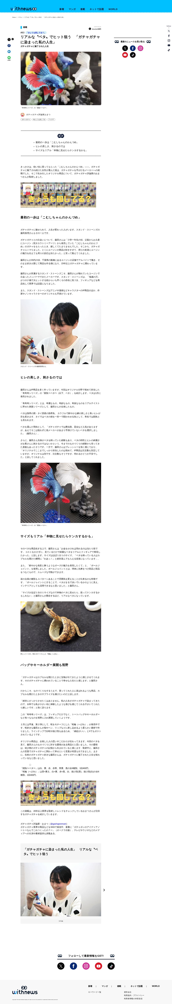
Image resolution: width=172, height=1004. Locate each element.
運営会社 (127, 992)
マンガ (72, 9)
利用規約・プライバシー (134, 995)
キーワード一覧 (94, 992)
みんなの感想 (96, 29)
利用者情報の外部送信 (133, 999)
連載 (82, 9)
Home (14, 17)
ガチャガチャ (26, 119)
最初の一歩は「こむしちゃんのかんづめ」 (57, 142)
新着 (61, 9)
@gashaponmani (58, 824)
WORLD (113, 9)
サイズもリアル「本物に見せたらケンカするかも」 (62, 150)
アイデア (51, 119)
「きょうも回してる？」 (36, 33)
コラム (20, 17)
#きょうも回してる (39, 119)
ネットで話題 (97, 9)
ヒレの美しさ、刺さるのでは (50, 146)
